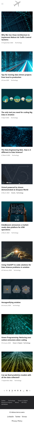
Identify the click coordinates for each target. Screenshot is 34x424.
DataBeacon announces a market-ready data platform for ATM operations (15, 227)
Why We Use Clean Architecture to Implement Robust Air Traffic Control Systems (16, 37)
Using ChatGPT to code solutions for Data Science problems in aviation (16, 266)
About (17, 402)
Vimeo (24, 416)
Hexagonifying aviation (11, 302)
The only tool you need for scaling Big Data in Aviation (16, 113)
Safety (3, 401)
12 (27, 390)
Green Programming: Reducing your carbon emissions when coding (16, 338)
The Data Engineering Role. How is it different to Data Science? (16, 151)
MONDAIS (4, 404)
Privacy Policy (17, 421)
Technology (18, 43)
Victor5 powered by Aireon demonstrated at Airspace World (14, 188)
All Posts (24, 402)
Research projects (6, 402)
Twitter (17, 416)
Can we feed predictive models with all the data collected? (16, 376)
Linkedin (10, 416)
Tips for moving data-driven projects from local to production (16, 75)
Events (13, 193)
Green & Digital (17, 343)
